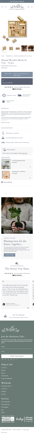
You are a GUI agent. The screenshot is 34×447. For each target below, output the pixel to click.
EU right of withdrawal (6, 378)
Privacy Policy (26, 429)
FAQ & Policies (4, 375)
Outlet (2, 412)
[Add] (30, 166)
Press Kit (3, 394)
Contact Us (4, 367)
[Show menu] (2, 7)
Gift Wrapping (4, 407)
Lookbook (3, 391)
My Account (4, 432)
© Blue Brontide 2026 (6, 429)
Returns (3, 373)
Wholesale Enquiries (6, 386)
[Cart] (31, 7)
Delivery (3, 370)
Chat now (24, 153)
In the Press (4, 388)
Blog (2, 410)
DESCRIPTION (5, 108)
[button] (17, 66)
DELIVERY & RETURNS (7, 128)
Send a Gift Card (5, 404)
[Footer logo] (10, 329)
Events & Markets (5, 401)
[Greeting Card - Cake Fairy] (6, 175)
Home (2, 56)
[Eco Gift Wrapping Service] (6, 164)
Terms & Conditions (16, 429)
